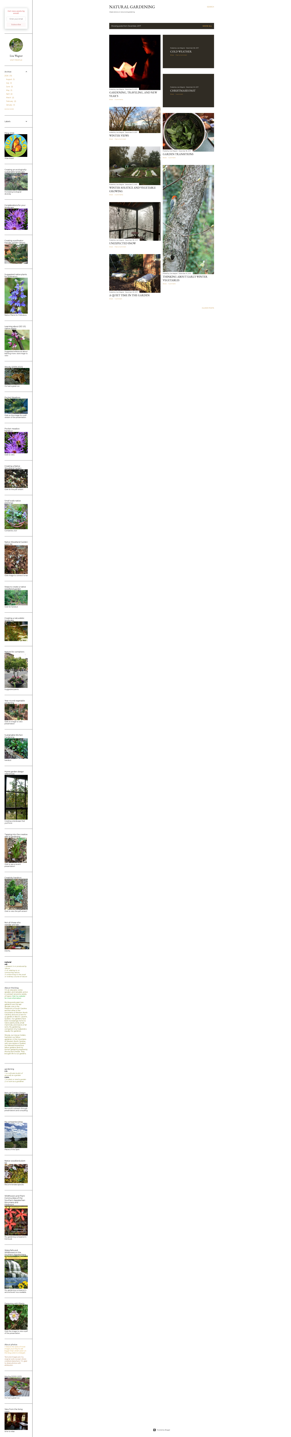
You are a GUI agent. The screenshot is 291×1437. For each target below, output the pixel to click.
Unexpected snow (122, 243)
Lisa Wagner (16, 55)
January (10, 105)
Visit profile (16, 60)
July (8, 83)
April (9, 94)
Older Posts (208, 308)
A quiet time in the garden (129, 295)
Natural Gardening (132, 6)
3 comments (119, 99)
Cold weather (181, 51)
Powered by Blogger (163, 1430)
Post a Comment (181, 55)
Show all (207, 26)
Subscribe (16, 24)
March (10, 98)
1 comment (179, 94)
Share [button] (111, 99)
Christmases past (183, 90)
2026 (8, 76)
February (11, 101)
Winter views (119, 135)
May (9, 90)
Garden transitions (178, 154)
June (9, 87)
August (10, 79)
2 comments (119, 195)
